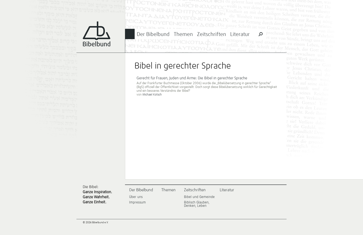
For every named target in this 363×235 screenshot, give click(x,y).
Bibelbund (96, 33)
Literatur (240, 34)
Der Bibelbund (153, 34)
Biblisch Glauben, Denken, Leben (196, 204)
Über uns (136, 197)
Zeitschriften (211, 34)
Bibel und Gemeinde (199, 197)
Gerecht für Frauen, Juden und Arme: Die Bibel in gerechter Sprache (192, 78)
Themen (183, 34)
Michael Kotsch (152, 94)
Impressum (137, 202)
